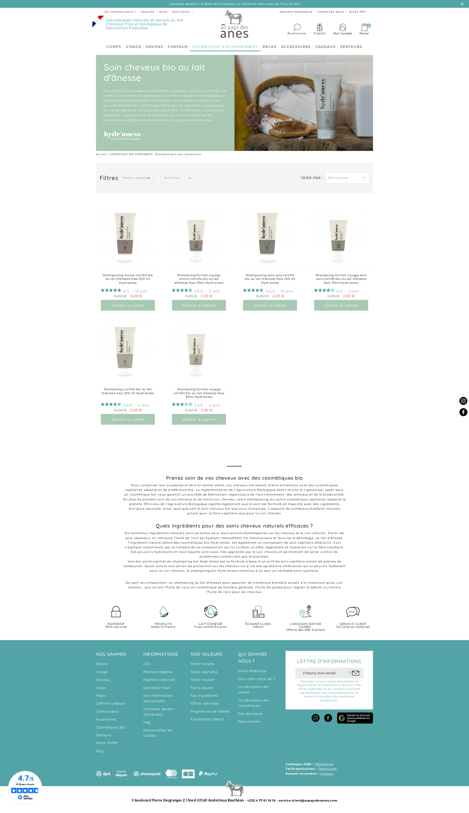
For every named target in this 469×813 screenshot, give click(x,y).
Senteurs (103, 735)
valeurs (147, 11)
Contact (326, 773)
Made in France (163, 626)
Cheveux (103, 679)
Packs (101, 695)
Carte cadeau (107, 711)
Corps (101, 688)
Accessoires (106, 719)
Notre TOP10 (106, 743)
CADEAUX (325, 46)
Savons (102, 664)
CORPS (114, 46)
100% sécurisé (116, 626)
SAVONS (154, 46)
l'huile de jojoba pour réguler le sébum (288, 587)
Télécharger (324, 764)
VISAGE (133, 46)
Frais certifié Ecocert (210, 626)
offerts (258, 626)
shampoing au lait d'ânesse (198, 582)
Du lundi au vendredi (353, 626)
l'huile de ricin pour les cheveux (234, 592)
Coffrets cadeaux (111, 703)
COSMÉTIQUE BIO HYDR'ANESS (225, 46)
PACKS (270, 46)
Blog (100, 751)
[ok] (353, 673)
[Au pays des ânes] (234, 23)
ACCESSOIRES (296, 46)
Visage (102, 672)
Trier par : (311, 178)
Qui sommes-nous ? (120, 11)
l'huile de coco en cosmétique (191, 587)
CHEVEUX (178, 46)
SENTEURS (351, 46)
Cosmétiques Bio (110, 727)
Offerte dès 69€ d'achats (305, 627)
